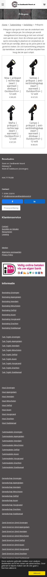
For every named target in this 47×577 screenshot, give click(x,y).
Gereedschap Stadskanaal (12, 514)
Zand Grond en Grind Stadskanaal (15, 558)
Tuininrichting (15, 24)
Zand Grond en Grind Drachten (14, 553)
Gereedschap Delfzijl (10, 496)
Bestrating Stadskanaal (11, 328)
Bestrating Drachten (10, 323)
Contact (5, 226)
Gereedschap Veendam (11, 487)
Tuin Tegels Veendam (10, 345)
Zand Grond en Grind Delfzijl (13, 540)
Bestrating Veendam (10, 301)
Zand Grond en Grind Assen (13, 544)
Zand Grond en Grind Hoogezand (15, 549)
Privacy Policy (7, 255)
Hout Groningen (8, 387)
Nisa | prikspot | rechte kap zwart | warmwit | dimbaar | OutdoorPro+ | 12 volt (12, 86)
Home (4, 24)
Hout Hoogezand (9, 414)
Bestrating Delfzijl (9, 310)
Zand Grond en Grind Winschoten (15, 536)
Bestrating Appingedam (11, 297)
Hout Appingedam (9, 392)
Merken (5, 247)
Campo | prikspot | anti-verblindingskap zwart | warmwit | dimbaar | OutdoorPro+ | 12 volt (34, 132)
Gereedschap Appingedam (12, 483)
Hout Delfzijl (7, 405)
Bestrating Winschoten (11, 306)
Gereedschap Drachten (11, 509)
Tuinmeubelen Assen (10, 454)
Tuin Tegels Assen (9, 359)
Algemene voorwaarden (11, 252)
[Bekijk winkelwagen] (44, 4)
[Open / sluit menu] (3, 4)
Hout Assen (6, 410)
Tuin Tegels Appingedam (12, 341)
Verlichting (28, 24)
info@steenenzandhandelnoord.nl (17, 196)
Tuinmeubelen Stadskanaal (13, 467)
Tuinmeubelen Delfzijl (10, 449)
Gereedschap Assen (10, 500)
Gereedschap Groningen (11, 478)
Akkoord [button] (36, 573)
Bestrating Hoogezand (11, 319)
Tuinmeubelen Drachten (11, 463)
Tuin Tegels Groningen (11, 337)
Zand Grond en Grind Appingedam (15, 527)
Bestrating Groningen (10, 292)
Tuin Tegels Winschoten (11, 350)
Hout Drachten (8, 418)
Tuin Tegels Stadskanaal (12, 372)
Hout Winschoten (9, 401)
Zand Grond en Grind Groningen (15, 522)
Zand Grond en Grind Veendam (14, 531)
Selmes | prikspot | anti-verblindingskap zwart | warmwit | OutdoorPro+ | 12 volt (34, 86)
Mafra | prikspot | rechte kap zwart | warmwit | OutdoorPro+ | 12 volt (13, 131)
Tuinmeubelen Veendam (12, 441)
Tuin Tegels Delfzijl (9, 354)
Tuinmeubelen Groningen (12, 432)
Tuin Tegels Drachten (10, 368)
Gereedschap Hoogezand (12, 505)
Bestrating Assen (9, 314)
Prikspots (39, 24)
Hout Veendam (8, 396)
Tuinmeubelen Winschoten (12, 445)
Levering (5, 234)
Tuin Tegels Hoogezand (11, 363)
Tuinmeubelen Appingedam (13, 436)
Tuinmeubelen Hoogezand (12, 458)
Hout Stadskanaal (9, 423)
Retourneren (7, 232)
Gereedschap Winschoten (12, 491)
